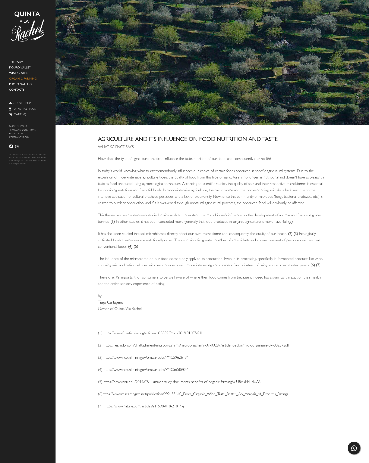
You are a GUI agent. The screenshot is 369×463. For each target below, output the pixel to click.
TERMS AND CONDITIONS (22, 130)
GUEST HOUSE (23, 103)
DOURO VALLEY (20, 67)
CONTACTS (17, 90)
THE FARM (16, 62)
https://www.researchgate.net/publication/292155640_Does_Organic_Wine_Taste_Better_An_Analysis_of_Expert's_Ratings (195, 395)
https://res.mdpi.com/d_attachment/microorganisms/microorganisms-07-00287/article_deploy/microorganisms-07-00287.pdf (196, 346)
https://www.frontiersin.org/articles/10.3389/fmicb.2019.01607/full (153, 334)
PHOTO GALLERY (20, 84)
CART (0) (19, 114)
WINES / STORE (19, 73)
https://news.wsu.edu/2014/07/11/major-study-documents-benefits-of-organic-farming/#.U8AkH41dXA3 (182, 382)
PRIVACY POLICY (17, 134)
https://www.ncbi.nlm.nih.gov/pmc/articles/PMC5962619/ (146, 358)
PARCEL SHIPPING (18, 127)
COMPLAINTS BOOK (19, 138)
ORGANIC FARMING (23, 79)
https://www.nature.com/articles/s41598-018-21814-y (144, 407)
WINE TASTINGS (25, 109)
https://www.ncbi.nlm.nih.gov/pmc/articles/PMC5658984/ (146, 370)
